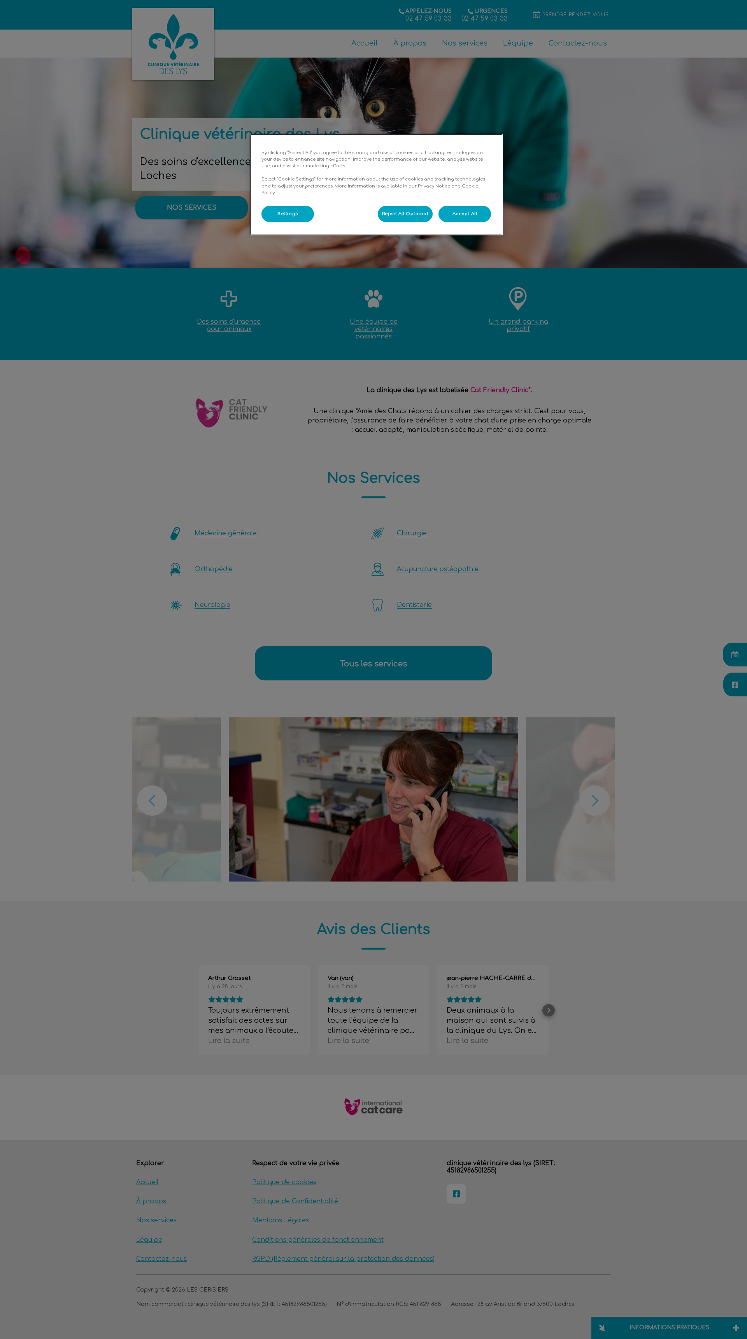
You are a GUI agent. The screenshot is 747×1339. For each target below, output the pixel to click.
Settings (287, 213)
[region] (376, 184)
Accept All (464, 213)
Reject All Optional (405, 213)
